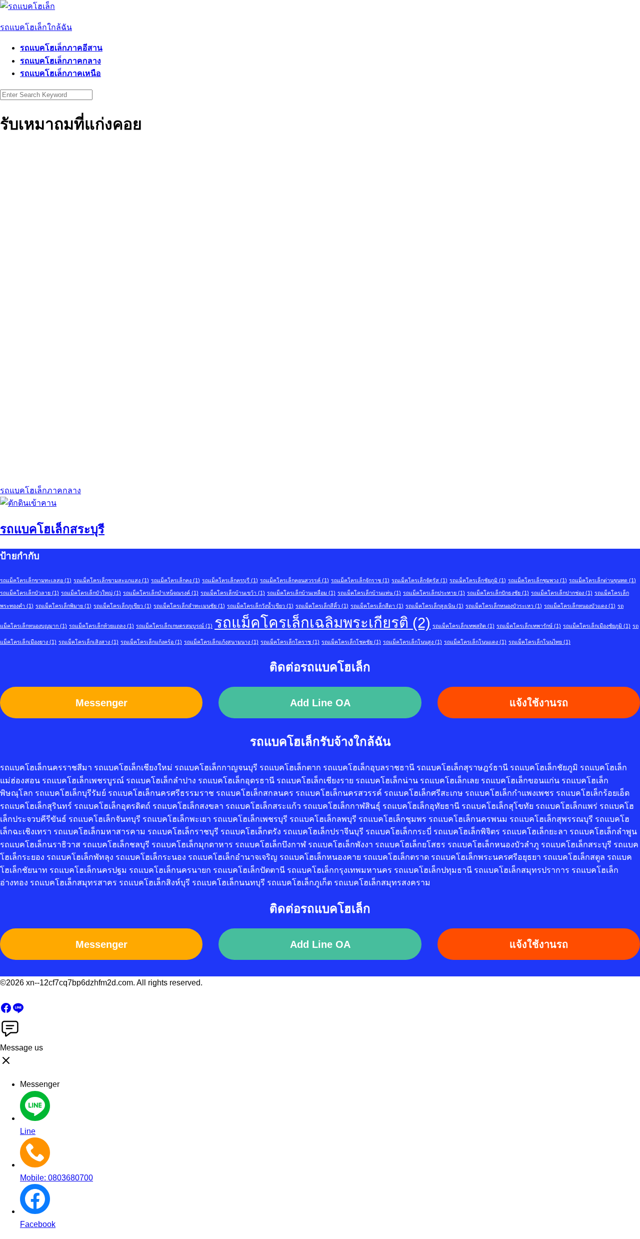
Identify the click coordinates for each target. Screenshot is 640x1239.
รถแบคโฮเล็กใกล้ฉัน (36, 27)
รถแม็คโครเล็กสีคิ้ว (322, 606)
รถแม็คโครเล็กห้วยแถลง (101, 626)
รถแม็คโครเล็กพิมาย (64, 606)
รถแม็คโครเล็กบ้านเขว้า (232, 593)
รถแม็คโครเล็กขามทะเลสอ (36, 580)
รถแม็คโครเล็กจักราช (360, 580)
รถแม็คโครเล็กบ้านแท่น (369, 593)
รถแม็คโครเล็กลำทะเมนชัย (189, 606)
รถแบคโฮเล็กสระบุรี (52, 529)
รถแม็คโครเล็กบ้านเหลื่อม (301, 593)
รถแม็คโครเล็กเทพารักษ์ (528, 626)
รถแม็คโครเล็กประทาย (434, 593)
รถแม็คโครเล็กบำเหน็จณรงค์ (160, 593)
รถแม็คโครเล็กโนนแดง (475, 642)
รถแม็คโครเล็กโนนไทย (539, 642)
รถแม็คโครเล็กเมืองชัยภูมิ (596, 626)
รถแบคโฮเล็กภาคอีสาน (61, 48)
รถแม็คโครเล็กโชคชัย (351, 642)
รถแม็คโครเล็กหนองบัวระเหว (504, 606)
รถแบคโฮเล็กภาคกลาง (60, 61)
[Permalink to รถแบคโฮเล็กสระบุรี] (28, 503)
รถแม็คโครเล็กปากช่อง (561, 593)
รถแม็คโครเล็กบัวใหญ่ (91, 593)
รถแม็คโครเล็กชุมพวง (537, 580)
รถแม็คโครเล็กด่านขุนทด (602, 580)
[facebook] (6, 1011)
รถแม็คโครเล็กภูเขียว (123, 606)
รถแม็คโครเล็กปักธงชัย (498, 593)
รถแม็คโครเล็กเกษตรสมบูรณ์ (174, 626)
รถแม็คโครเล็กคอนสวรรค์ (294, 580)
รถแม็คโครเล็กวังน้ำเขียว (260, 606)
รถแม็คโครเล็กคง (175, 580)
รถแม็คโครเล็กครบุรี (230, 580)
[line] (18, 1011)
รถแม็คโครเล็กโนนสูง (412, 642)
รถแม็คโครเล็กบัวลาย (29, 593)
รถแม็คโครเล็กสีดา (377, 606)
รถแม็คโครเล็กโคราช (290, 642)
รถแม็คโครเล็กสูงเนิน (435, 606)
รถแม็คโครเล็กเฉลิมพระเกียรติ (322, 622)
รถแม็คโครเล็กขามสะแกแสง (111, 580)
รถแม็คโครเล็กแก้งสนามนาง (221, 642)
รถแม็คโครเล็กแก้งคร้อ (151, 642)
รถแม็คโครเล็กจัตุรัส (420, 580)
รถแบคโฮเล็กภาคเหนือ (60, 73)
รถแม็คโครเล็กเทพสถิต (463, 626)
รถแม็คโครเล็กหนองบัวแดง (580, 606)
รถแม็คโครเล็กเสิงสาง (88, 642)
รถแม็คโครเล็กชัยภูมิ (478, 580)
